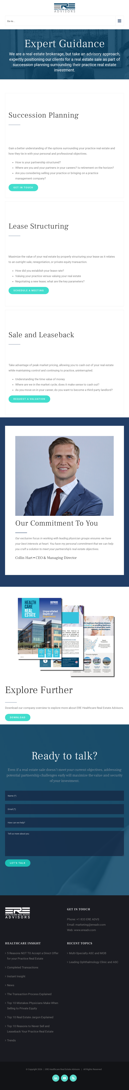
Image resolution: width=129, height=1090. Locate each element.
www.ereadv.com (85, 930)
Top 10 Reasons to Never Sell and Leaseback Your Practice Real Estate (30, 1028)
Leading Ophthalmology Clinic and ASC (93, 962)
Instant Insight (16, 976)
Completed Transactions (22, 967)
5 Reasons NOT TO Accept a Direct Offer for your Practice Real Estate (32, 955)
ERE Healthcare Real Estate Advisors (62, 1069)
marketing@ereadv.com (90, 924)
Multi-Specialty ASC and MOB (87, 953)
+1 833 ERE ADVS (87, 919)
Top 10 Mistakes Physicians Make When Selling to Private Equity (32, 1005)
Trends (11, 1040)
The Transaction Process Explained (29, 994)
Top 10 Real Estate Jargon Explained (30, 1017)
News (10, 985)
